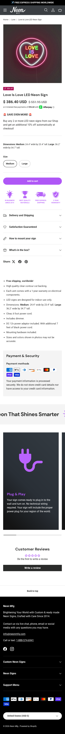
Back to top (32, 591)
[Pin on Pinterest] (26, 261)
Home (5, 20)
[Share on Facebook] (20, 261)
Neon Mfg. (14, 726)
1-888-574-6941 (25, 640)
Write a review (32, 567)
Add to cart (32, 181)
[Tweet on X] (13, 261)
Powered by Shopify (28, 726)
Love (13, 20)
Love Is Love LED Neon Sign (30, 20)
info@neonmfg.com (14, 633)
